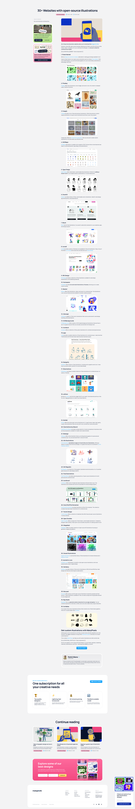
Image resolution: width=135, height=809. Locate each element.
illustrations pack (86, 634)
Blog (85, 793)
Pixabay (63, 85)
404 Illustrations (65, 443)
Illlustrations (64, 371)
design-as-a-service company (71, 57)
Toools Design (64, 514)
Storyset (63, 593)
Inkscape (63, 316)
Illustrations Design (60, 14)
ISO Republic (64, 469)
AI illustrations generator (76, 137)
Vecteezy (63, 569)
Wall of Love (67, 793)
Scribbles (77, 610)
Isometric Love (64, 562)
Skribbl (62, 422)
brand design (90, 250)
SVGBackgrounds (65, 323)
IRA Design (63, 278)
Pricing (75, 793)
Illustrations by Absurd (66, 429)
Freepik (63, 113)
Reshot (62, 291)
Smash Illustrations (65, 555)
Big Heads (63, 602)
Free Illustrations (65, 476)
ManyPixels (69, 638)
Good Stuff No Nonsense (66, 507)
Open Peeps (64, 172)
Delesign (63, 436)
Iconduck (63, 330)
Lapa (62, 335)
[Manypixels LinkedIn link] (96, 804)
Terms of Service (44, 804)
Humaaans (63, 284)
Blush (62, 225)
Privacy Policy (51, 804)
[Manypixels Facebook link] (94, 804)
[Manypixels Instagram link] (99, 804)
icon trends (68, 250)
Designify (63, 364)
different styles (64, 557)
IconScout (63, 483)
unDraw (68, 396)
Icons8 (62, 249)
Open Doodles (64, 521)
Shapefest (63, 527)
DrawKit (63, 197)
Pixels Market (95, 59)
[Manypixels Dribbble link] (101, 804)
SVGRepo (63, 144)
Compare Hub (87, 797)
